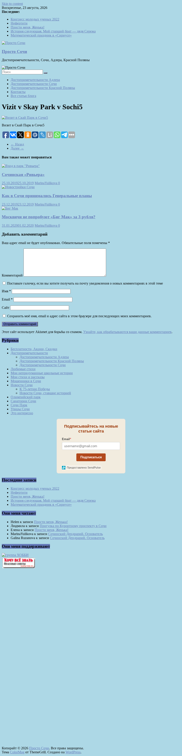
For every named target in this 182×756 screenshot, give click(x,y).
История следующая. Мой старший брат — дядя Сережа (53, 31)
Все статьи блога (23, 96)
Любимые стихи (23, 369)
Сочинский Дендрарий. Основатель (75, 534)
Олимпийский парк (26, 397)
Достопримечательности (29, 353)
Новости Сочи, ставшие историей (45, 393)
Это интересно (22, 413)
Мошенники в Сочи (26, 381)
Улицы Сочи (20, 409)
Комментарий (12, 275)
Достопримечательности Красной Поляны (43, 88)
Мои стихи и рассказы (28, 377)
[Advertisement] (26, 647)
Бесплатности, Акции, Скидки (34, 349)
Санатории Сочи (23, 401)
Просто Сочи (14, 51)
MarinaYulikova (46, 183)
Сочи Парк (19, 405)
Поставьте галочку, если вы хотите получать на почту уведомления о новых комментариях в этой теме (85, 283)
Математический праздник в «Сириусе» (41, 35)
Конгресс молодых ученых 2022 (35, 19)
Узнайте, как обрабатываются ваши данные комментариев (127, 332)
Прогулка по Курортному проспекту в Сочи (73, 526)
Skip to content (12, 4)
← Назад (17, 144)
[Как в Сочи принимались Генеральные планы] (18, 187)
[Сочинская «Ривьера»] (21, 166)
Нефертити (19, 23)
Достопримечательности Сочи (34, 84)
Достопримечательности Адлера (35, 80)
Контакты (18, 92)
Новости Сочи (22, 385)
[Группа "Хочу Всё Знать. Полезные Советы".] (18, 567)
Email (7, 299)
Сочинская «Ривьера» (23, 174)
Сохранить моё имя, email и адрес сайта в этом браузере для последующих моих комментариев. (79, 316)
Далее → (17, 148)
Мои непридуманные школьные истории (42, 373)
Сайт (5, 307)
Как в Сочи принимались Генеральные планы (47, 195)
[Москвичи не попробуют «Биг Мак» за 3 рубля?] (10, 208)
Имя (6, 291)
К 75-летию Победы (35, 389)
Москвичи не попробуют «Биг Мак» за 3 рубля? (48, 216)
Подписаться (91, 457)
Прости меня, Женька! (27, 27)
